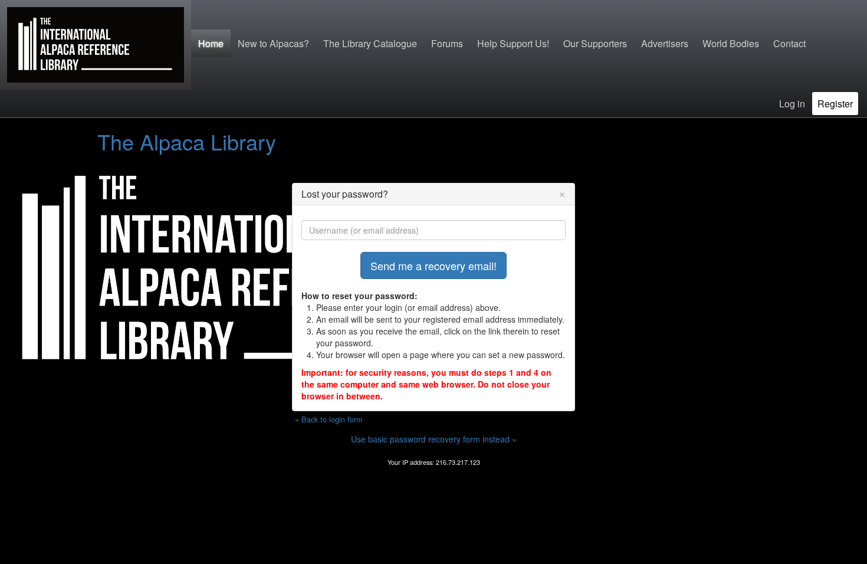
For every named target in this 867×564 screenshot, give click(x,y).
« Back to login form (329, 419)
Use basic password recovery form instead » (434, 439)
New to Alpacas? (273, 43)
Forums (447, 43)
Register (835, 103)
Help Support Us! (513, 43)
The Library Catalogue (370, 43)
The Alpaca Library (186, 141)
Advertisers (664, 43)
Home (211, 43)
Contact (789, 43)
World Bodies (730, 43)
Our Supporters (595, 43)
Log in (792, 103)
